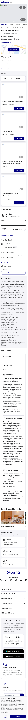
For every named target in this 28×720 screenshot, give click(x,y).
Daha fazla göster (5, 263)
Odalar (11, 24)
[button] (13, 13)
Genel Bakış (4, 24)
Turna (2, 28)
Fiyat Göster (18, 108)
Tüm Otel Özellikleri (13, 273)
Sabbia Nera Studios (18, 28)
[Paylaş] (24, 7)
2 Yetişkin (17, 78)
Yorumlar (18, 24)
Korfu (10, 28)
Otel (7, 28)
